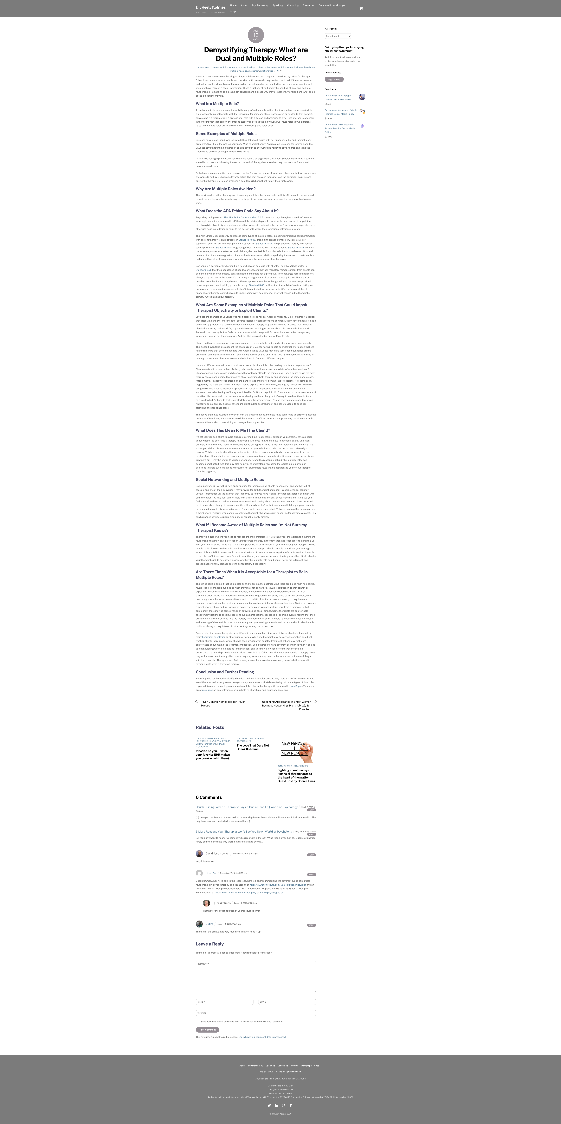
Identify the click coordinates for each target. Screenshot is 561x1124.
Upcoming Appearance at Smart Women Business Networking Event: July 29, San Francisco (286, 705)
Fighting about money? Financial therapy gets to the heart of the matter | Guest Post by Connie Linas (296, 775)
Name (201, 1002)
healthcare (309, 67)
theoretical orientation (213, 637)
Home (233, 5)
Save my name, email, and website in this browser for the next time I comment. (242, 1021)
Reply (311, 810)
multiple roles (237, 71)
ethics (239, 67)
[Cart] (361, 8)
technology (202, 747)
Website (202, 1013)
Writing (294, 1065)
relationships (249, 67)
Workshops (306, 1065)
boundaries (264, 67)
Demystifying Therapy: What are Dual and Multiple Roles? (256, 54)
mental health (257, 738)
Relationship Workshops (332, 5)
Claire (209, 923)
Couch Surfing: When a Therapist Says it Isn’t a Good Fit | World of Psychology (247, 807)
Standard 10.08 (296, 247)
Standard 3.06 (256, 285)
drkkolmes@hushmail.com (288, 1071)
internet (226, 741)
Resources (308, 5)
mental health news (206, 744)
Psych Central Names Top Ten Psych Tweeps (223, 703)
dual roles (298, 67)
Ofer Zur (211, 873)
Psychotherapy (260, 5)
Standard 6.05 (204, 270)
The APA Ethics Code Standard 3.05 (243, 217)
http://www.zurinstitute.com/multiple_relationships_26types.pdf (249, 892)
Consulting (293, 5)
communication (285, 766)
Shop (233, 11)
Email (263, 1002)
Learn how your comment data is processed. (262, 1037)
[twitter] (269, 1105)
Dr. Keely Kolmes (279, 1114)
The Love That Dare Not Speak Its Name (253, 747)
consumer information (224, 67)
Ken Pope (296, 686)
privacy (221, 744)
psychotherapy (252, 71)
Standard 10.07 (224, 247)
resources (207, 690)
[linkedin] (276, 1105)
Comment (203, 964)
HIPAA (211, 741)
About (244, 5)
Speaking (277, 5)
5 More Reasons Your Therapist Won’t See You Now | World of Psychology (244, 831)
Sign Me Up (334, 79)
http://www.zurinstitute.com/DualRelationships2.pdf (278, 884)
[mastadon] (291, 1105)
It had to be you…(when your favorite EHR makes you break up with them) (213, 754)
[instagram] (284, 1105)
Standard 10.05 (247, 239)
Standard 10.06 (264, 243)
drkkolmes (203, 67)
